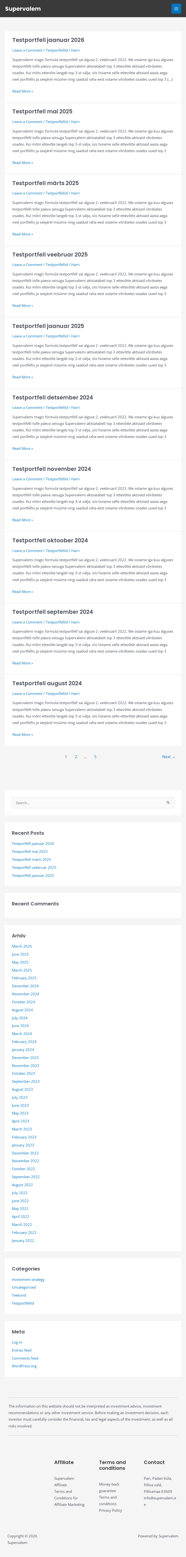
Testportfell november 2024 (51, 469)
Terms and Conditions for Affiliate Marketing (69, 1498)
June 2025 (20, 954)
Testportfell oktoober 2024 (50, 540)
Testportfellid (57, 50)
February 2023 (24, 1137)
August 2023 (22, 1089)
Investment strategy (28, 1279)
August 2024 (22, 1009)
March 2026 (22, 946)
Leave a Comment (27, 50)
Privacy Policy (110, 1510)
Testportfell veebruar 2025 (50, 254)
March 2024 (22, 1033)
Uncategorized (24, 1287)
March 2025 (22, 970)
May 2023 (20, 1113)
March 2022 (22, 1224)
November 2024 (25, 993)
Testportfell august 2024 (47, 683)
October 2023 (23, 1073)
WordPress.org (24, 1365)
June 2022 (20, 1200)
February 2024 (24, 1041)
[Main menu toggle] (176, 8)
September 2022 (26, 1176)
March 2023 (22, 1129)
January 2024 (23, 1049)
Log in (17, 1342)
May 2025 (20, 962)
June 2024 (20, 1025)
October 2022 (23, 1168)
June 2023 (20, 1105)
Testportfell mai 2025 (42, 111)
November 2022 (25, 1160)
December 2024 (25, 985)
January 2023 (23, 1145)
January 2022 (23, 1240)
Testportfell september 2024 (52, 612)
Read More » (22, 91)
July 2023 (20, 1097)
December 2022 (25, 1153)
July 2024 (20, 1017)
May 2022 (20, 1208)
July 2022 (20, 1192)
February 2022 (24, 1232)
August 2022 (22, 1184)
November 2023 (25, 1065)
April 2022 (20, 1216)
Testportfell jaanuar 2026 (48, 40)
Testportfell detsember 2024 (52, 397)
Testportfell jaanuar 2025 (48, 326)
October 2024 (23, 1001)
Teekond (19, 1295)
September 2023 (26, 1081)
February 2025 (24, 977)
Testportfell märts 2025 (45, 183)
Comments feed (25, 1358)
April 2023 (20, 1121)
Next (169, 756)
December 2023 (25, 1057)
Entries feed (21, 1350)
